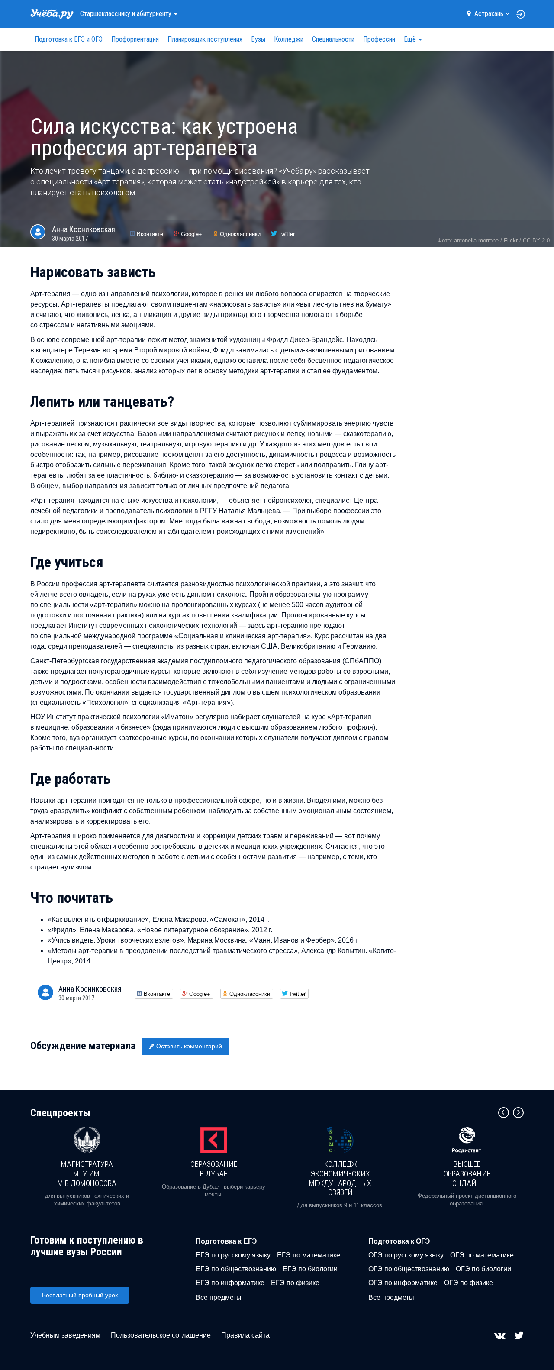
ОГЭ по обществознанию (408, 1269)
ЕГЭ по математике (308, 1255)
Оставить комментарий (189, 1046)
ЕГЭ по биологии (310, 1269)
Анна (83, 229)
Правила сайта (245, 1335)
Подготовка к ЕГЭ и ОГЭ (69, 39)
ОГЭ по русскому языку (406, 1255)
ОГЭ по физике (468, 1282)
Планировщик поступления (204, 39)
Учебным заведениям (65, 1335)
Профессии (379, 39)
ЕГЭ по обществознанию (236, 1269)
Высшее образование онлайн (467, 1173)
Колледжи (288, 39)
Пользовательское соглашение (161, 1335)
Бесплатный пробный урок (80, 1295)
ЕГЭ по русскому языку (233, 1255)
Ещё (411, 39)
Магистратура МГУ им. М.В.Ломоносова (87, 1173)
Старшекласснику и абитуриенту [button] (126, 14)
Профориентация (135, 39)
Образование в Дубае (213, 1169)
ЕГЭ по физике (295, 1282)
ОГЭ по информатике (403, 1282)
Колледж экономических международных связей (340, 1178)
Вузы (258, 39)
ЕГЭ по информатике (230, 1282)
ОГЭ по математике (482, 1255)
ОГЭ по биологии (483, 1269)
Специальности (333, 39)
